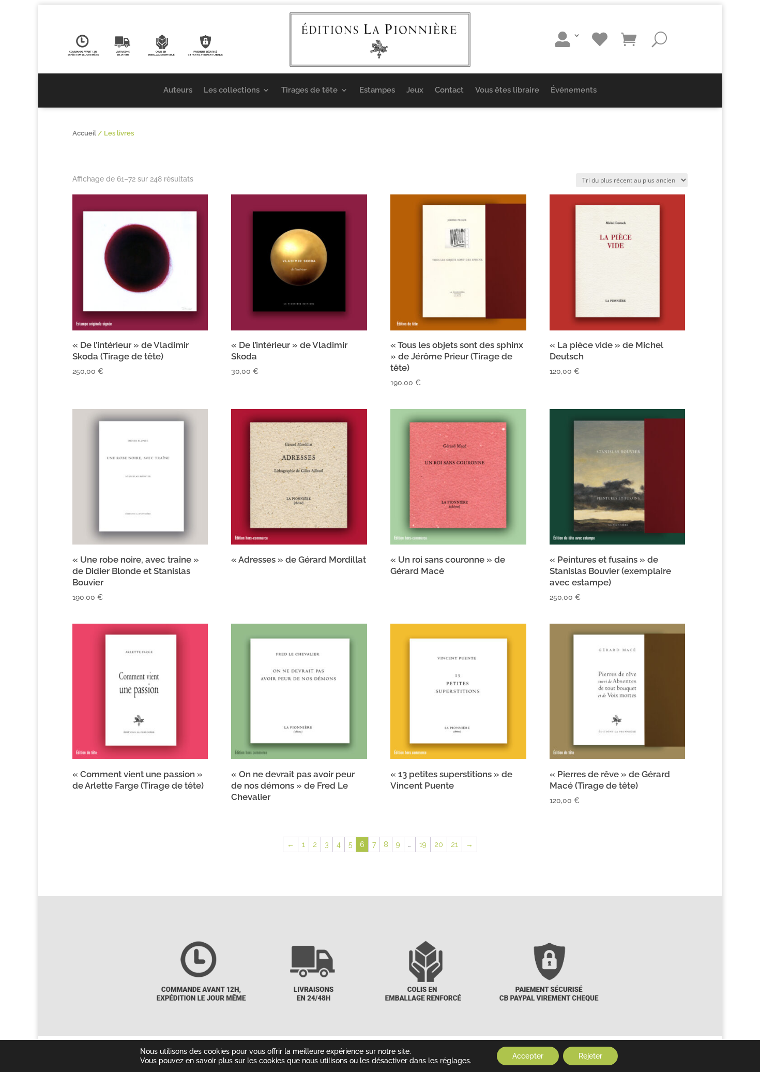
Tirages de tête (309, 90)
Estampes (377, 90)
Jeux (414, 90)
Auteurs (177, 90)
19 (423, 844)
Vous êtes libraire (507, 90)
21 (454, 844)
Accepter (527, 1056)
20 (438, 844)
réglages (455, 1060)
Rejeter (590, 1056)
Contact (449, 90)
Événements (574, 90)
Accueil (84, 133)
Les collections (232, 90)
